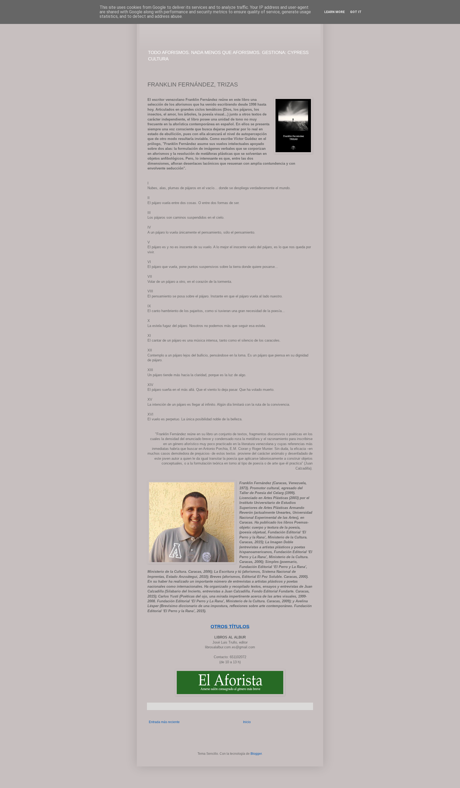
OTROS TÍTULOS (230, 626)
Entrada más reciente (164, 722)
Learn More (334, 12)
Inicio (247, 722)
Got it (356, 12)
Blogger (256, 754)
